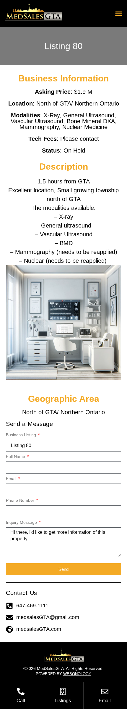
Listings (63, 700)
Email (11, 478)
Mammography (39, 127)
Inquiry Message (22, 522)
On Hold (74, 150)
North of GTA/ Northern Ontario (77, 103)
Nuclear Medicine (85, 127)
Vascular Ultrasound (37, 121)
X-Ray (52, 115)
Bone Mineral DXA (91, 121)
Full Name (16, 456)
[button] (118, 13)
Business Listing (21, 435)
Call (21, 700)
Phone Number (20, 500)
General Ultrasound (88, 115)
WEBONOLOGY (77, 674)
